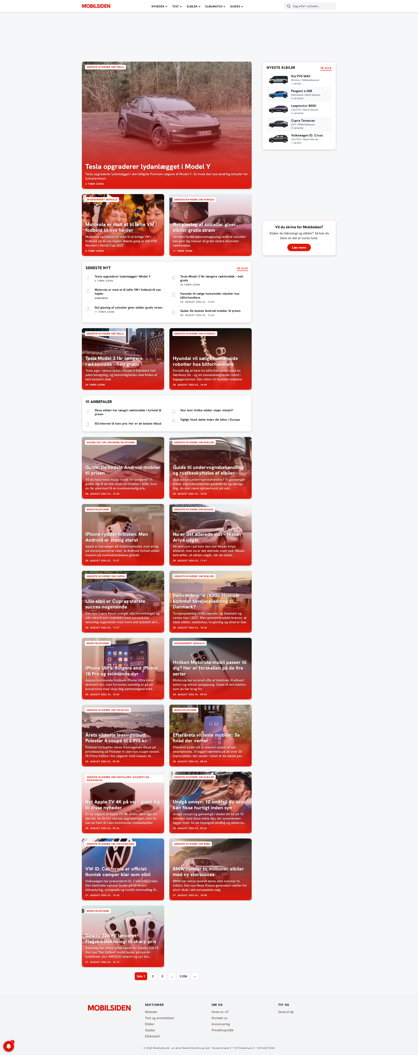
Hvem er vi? (220, 1012)
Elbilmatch (213, 6)
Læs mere (299, 247)
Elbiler (192, 6)
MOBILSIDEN (96, 6)
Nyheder (158, 6)
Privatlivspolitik (223, 1030)
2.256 (183, 976)
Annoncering (221, 1024)
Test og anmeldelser (159, 1018)
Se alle (242, 268)
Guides (235, 6)
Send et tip (286, 1012)
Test (175, 6)
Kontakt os (220, 1018)
